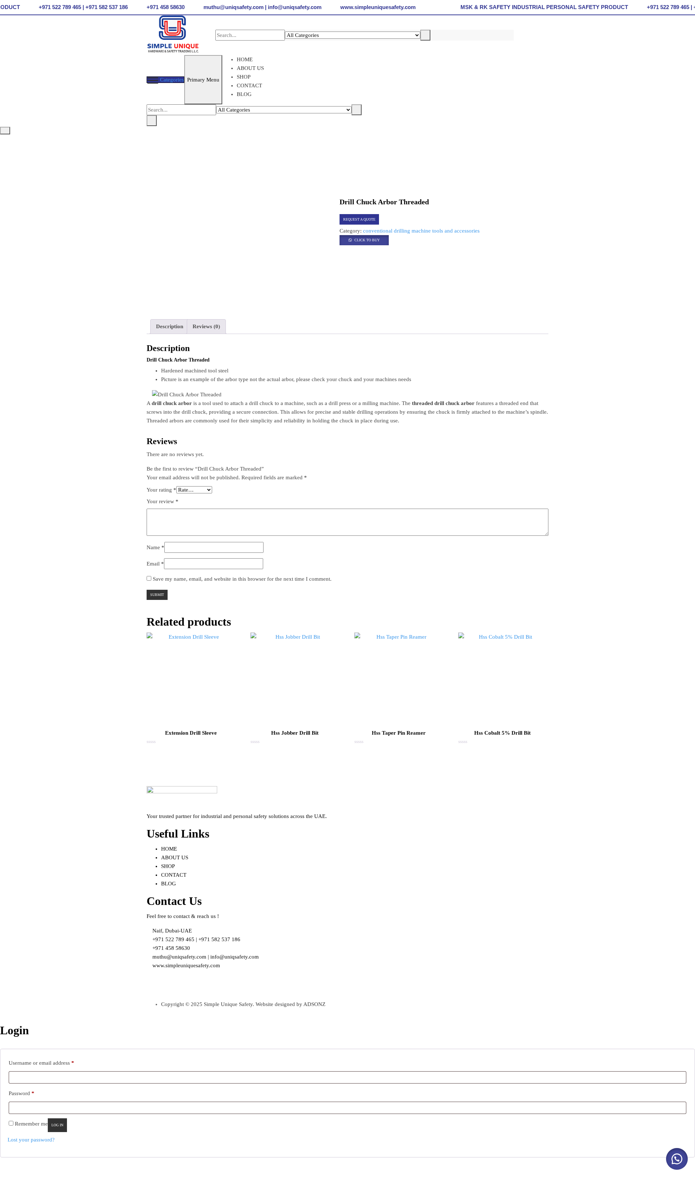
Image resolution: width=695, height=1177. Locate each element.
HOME (245, 59)
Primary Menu (203, 80)
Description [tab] (169, 326)
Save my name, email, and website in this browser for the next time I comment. (242, 579)
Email (155, 564)
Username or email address (41, 1063)
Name (155, 547)
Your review (162, 501)
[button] (364, 239)
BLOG (244, 94)
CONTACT (249, 85)
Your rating (161, 490)
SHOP (243, 77)
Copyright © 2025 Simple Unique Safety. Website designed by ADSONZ (243, 1004)
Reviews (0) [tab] (206, 326)
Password (21, 1093)
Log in (57, 1125)
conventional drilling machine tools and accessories (421, 231)
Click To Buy (367, 240)
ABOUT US (250, 68)
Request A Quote (359, 219)
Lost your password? (31, 1140)
